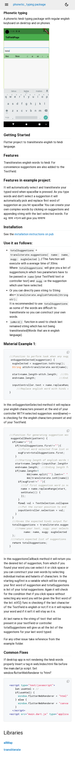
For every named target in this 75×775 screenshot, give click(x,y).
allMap (8, 743)
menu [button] (6, 4)
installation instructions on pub (34, 234)
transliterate (12, 749)
